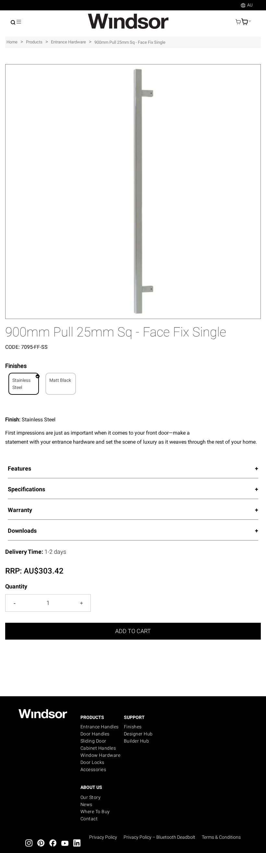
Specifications (26, 489)
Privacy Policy (103, 837)
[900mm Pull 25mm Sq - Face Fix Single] (132, 67)
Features (19, 468)
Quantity (16, 586)
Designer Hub (138, 733)
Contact (89, 818)
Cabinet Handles (98, 748)
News (86, 804)
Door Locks (92, 762)
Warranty (20, 509)
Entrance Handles (99, 726)
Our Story (90, 797)
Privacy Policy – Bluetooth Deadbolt (159, 837)
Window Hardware (100, 755)
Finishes (133, 726)
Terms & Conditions (221, 837)
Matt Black (60, 380)
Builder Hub (136, 741)
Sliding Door (93, 741)
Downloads (22, 530)
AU (250, 5)
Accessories (93, 769)
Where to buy (95, 811)
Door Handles (95, 733)
